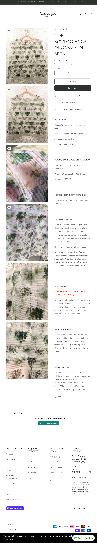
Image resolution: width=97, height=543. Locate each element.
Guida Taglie (10, 484)
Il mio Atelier (11, 460)
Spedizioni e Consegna (36, 462)
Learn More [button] (9, 539)
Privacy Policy (55, 457)
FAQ (29, 478)
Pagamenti (32, 473)
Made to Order (11, 465)
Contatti (31, 457)
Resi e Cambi (33, 467)
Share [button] (59, 397)
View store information (66, 103)
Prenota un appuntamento (11, 477)
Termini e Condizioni (57, 467)
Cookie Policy (55, 462)
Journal (8, 489)
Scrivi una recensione (48, 423)
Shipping (69, 64)
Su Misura (10, 470)
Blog (7, 494)
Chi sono (9, 454)
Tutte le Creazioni (12, 500)
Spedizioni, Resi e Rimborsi (56, 479)
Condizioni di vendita (58, 473)
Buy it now (72, 88)
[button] (5, 14)
